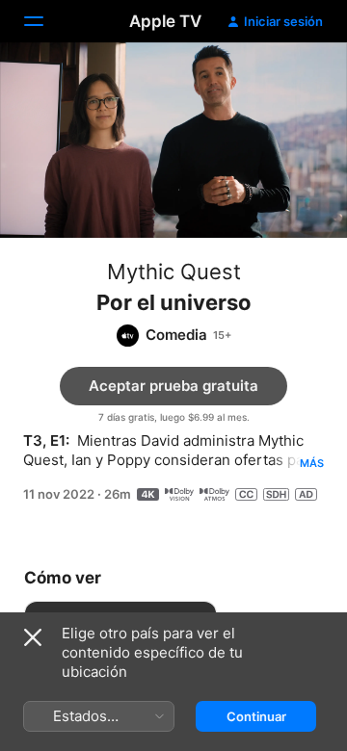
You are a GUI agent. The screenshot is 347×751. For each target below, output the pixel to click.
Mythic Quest (174, 271)
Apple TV (165, 21)
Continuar (256, 716)
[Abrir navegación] (45, 21)
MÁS (312, 463)
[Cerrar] (32, 637)
